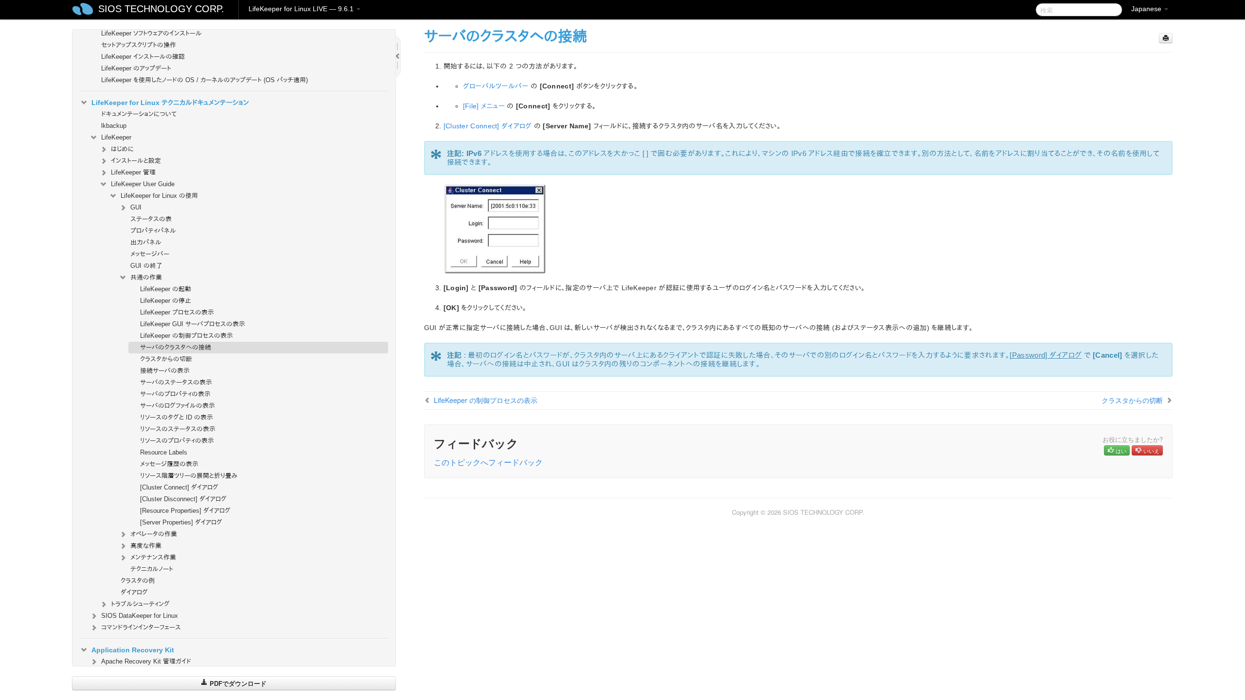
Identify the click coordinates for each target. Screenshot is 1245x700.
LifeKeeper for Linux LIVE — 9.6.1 (302, 9)
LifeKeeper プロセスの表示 (177, 312)
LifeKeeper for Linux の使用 (159, 195)
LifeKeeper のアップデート (136, 68)
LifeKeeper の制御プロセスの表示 (186, 335)
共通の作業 (146, 277)
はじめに (122, 149)
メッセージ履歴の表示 (169, 464)
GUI (136, 207)
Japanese (1147, 9)
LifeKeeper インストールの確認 (143, 56)
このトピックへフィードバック (488, 462)
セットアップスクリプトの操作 (138, 45)
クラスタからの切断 (166, 359)
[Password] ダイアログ (1046, 355)
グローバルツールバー (496, 86)
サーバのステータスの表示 (176, 382)
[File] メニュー (484, 106)
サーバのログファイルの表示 (177, 405)
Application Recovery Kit (132, 650)
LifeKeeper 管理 (133, 172)
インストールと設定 (136, 160)
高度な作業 (145, 545)
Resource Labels (163, 452)
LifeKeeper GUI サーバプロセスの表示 (192, 324)
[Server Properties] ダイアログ (181, 522)
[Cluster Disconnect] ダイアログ (183, 499)
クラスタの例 (138, 580)
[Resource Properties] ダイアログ (185, 510)
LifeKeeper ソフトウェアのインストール (151, 33)
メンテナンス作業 (153, 557)
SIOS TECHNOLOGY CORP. (161, 8)
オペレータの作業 (153, 534)
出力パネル (145, 242)
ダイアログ (134, 592)
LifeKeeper (116, 137)
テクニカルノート (151, 569)
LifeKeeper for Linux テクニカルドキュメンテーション (170, 102)
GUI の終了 (146, 265)
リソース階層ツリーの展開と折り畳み (188, 475)
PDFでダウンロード (237, 683)
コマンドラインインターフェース (141, 627)
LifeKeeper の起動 (165, 289)
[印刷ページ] (1166, 38)
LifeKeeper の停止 (165, 300)
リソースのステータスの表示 (177, 429)
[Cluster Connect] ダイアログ (179, 487)
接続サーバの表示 (165, 370)
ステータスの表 (151, 219)
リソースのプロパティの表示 (177, 440)
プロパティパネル (153, 230)
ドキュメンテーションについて (139, 114)
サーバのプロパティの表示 (175, 394)
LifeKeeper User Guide (143, 184)
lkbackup (113, 125)
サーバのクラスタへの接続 (175, 347)
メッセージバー (149, 254)
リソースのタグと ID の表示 (176, 417)
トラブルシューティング (140, 604)
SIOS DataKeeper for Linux (139, 615)
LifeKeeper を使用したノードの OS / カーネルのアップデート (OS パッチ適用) (204, 80)
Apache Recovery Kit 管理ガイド (146, 661)
